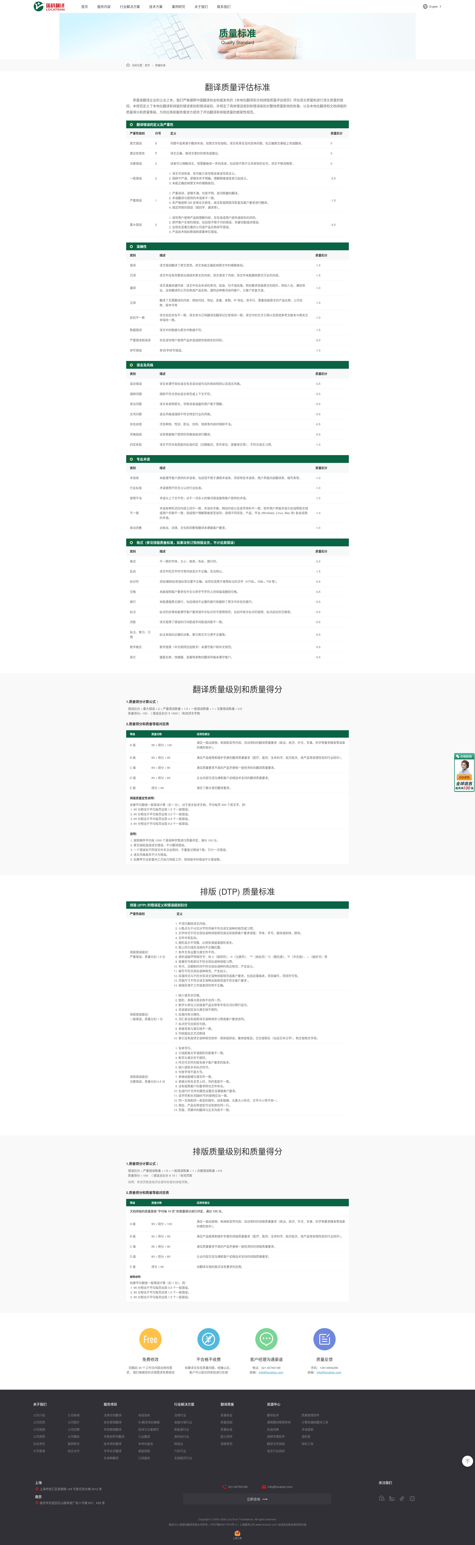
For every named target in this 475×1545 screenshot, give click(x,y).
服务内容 (104, 6)
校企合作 (74, 1451)
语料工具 (307, 1444)
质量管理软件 (310, 1415)
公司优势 (39, 1422)
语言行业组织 (276, 1451)
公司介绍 (39, 1415)
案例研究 (178, 6)
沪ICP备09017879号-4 (223, 1524)
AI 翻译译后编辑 (149, 1422)
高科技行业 (181, 1436)
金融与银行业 (183, 1422)
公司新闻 (74, 1415)
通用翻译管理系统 (279, 1422)
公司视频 (39, 1429)
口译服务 (144, 1458)
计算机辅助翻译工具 (315, 1422)
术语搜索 (307, 1429)
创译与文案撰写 (148, 1429)
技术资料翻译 (113, 1444)
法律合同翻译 (113, 1415)
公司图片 (74, 1422)
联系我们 (223, 6)
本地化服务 (145, 1444)
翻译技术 (273, 1415)
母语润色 (144, 1415)
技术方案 (156, 6)
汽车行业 (180, 1451)
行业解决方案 (130, 6)
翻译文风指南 (276, 1444)
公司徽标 (74, 1436)
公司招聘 (74, 1429)
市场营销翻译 (113, 1429)
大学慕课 (39, 1451)
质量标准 (226, 1429)
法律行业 (180, 1415)
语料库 (306, 1436)
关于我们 (201, 6)
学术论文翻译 (113, 1451)
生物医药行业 (183, 1458)
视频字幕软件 (276, 1436)
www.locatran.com (266, 1524)
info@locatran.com (271, 1372)
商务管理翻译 (113, 1422)
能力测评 (226, 1436)
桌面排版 (144, 1451)
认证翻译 (144, 1436)
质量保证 (226, 1415)
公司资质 (39, 1436)
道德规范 (226, 1444)
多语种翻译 (111, 1458)
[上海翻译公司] (49, 4)
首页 (84, 6)
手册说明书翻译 (114, 1436)
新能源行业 (181, 1429)
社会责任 (39, 1444)
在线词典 (273, 1429)
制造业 (178, 1444)
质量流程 (226, 1422)
